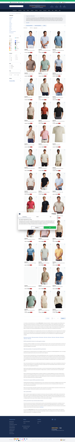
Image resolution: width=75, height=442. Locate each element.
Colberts (32, 10)
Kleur (10, 63)
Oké (50, 227)
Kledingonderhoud (11, 430)
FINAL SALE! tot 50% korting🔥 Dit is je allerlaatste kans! (37, 0)
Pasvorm (10, 53)
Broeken (36, 10)
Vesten (28, 10)
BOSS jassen (29, 338)
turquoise (17, 48)
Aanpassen (37, 227)
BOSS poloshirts (41, 337)
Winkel (24, 419)
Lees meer (27, 22)
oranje (11, 48)
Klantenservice (12, 419)
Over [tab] (50, 216)
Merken (56, 10)
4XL (11, 59)
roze (16, 50)
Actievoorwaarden (11, 433)
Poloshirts (19, 10)
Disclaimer (42, 439)
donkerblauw (18, 42)
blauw (17, 40)
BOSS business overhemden (27, 337)
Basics (49, 10)
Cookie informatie (45, 439)
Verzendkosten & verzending (13, 424)
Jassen (40, 10)
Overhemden (15, 10)
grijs (11, 45)
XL (16, 56)
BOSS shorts (25, 338)
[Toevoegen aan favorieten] (36, 31)
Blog (59, 10)
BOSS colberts (58, 337)
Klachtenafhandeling (12, 427)
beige (11, 40)
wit (16, 45)
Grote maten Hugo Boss (12, 31)
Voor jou (39, 419)
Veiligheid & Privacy (50, 439)
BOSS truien (49, 337)
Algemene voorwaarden (34, 439)
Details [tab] (37, 216)
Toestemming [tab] (24, 216)
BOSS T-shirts (46, 337)
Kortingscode (39, 421)
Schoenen (44, 10)
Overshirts (10, 23)
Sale (52, 10)
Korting (10, 78)
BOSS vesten (53, 337)
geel (11, 50)
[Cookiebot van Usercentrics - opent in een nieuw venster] (52, 214)
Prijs (10, 70)
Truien (24, 10)
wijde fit (12, 65)
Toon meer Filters (12, 80)
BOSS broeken (62, 337)
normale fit (12, 66)
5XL (17, 59)
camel (11, 42)
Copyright (39, 439)
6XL (11, 60)
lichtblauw (17, 37)
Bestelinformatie (11, 421)
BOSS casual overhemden (35, 337)
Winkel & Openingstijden (26, 421)
